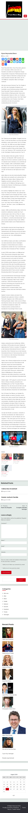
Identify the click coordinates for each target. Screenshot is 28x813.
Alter (5, 596)
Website (3, 552)
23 (24, 787)
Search (21, 580)
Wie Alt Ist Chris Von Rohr (9, 749)
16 (24, 784)
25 (7, 789)
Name (3, 540)
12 (10, 784)
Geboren (6, 604)
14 (17, 784)
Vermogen (6, 614)
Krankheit (6, 609)
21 (17, 787)
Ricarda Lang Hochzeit (8, 758)
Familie (5, 601)
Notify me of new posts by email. (11, 568)
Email (3, 546)
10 (4, 784)
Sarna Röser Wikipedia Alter (9, 695)
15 (20, 784)
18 (7, 787)
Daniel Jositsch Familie (9, 497)
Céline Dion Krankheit (9, 489)
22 (20, 787)
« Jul (13, 795)
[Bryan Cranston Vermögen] (6, 468)
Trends (5, 612)
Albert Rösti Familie (7, 735)
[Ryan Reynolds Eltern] (6, 456)
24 (4, 789)
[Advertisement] (14, 34)
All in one (6, 593)
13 (14, 784)
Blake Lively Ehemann (18, 460)
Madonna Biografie (7, 667)
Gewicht (6, 606)
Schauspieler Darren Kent (8, 708)
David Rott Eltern (6, 681)
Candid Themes (16, 809)
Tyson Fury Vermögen (8, 753)
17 (4, 787)
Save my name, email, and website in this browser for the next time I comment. (14, 560)
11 (7, 784)
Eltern (5, 598)
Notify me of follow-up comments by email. (14, 564)
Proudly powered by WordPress (11, 807)
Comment (4, 523)
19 (10, 787)
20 (14, 787)
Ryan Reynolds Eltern (6, 460)
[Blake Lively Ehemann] (18, 456)
